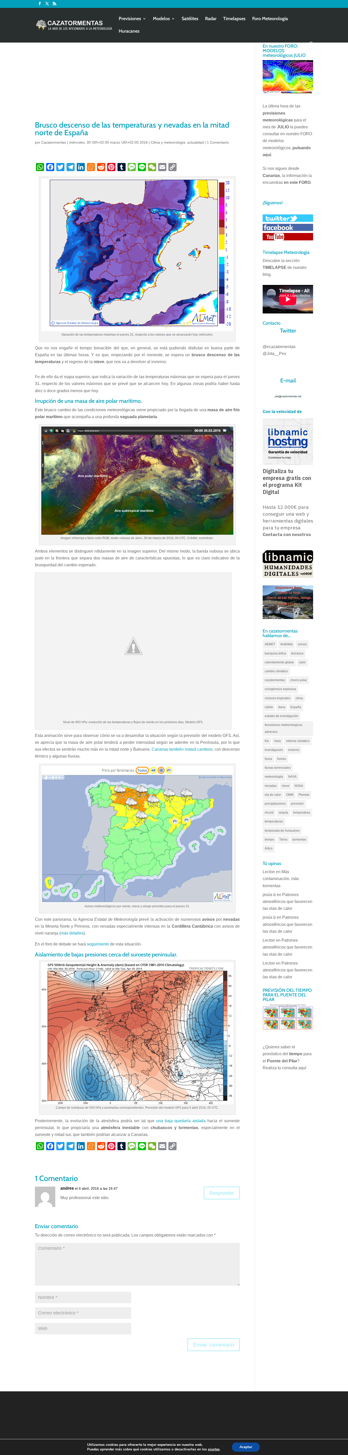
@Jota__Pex (274, 353)
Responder (221, 1193)
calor (302, 662)
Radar (211, 19)
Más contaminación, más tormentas (281, 879)
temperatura (301, 812)
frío (267, 741)
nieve (285, 786)
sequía (283, 812)
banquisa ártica (275, 653)
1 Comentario (218, 142)
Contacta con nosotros (287, 534)
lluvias (281, 759)
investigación (274, 750)
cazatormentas (275, 680)
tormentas (299, 839)
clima (299, 698)
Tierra (283, 839)
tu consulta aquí (292, 1068)
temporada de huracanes (282, 830)
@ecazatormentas (279, 347)
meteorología (274, 776)
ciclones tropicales (277, 698)
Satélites (190, 19)
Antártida (286, 644)
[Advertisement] (137, 81)
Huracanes (129, 31)
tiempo (269, 839)
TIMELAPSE (274, 267)
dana (281, 707)
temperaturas (274, 821)
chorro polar (298, 680)
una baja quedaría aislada (181, 1121)
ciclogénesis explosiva (280, 689)
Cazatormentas (53, 142)
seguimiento (98, 944)
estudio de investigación (281, 716)
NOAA (299, 786)
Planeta (304, 795)
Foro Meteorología (270, 19)
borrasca (297, 653)
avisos (302, 644)
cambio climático (276, 671)
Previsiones (130, 19)
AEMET (270, 644)
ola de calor (273, 795)
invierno (293, 750)
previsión (297, 803)
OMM (289, 795)
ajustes (214, 1449)
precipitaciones (275, 803)
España (295, 707)
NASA (292, 776)
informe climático (298, 741)
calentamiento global (279, 662)
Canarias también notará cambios (182, 749)
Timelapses (234, 19)
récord (269, 812)
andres (67, 1188)
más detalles (72, 933)
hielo (277, 741)
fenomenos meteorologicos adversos (283, 728)
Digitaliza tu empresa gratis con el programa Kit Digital (287, 482)
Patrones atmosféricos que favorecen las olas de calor (287, 902)
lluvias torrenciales (278, 768)
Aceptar (245, 1447)
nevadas (271, 786)
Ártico (269, 848)
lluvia (268, 759)
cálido (269, 707)
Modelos (161, 19)
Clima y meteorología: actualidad (177, 142)
